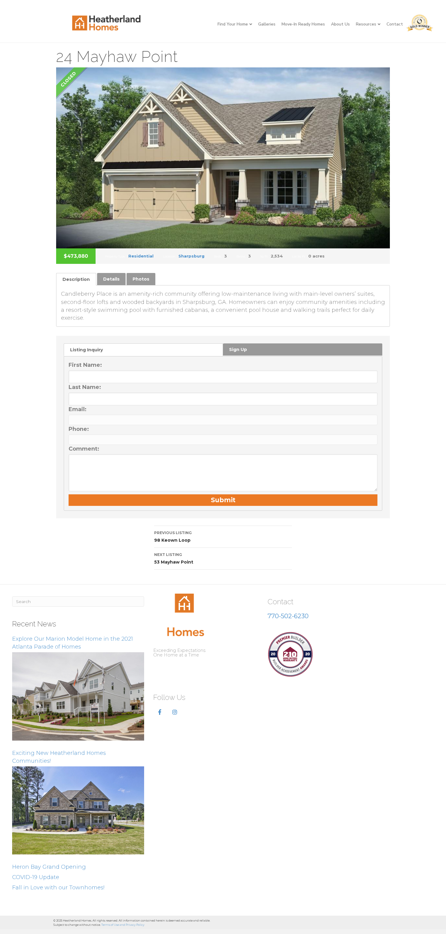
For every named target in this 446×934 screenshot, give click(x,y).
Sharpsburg (191, 256)
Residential (141, 256)
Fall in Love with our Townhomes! (58, 887)
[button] (159, 712)
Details (111, 279)
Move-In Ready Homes (303, 24)
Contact (395, 24)
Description (76, 279)
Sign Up (238, 349)
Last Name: (85, 387)
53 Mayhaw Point (173, 558)
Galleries (266, 24)
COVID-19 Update (35, 877)
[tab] (76, 279)
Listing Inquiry (86, 350)
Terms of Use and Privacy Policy (122, 924)
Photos (141, 279)
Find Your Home (233, 24)
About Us (340, 24)
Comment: (84, 448)
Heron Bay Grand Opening (49, 867)
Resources (366, 24)
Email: (77, 409)
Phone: (79, 429)
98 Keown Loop (173, 536)
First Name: (85, 365)
